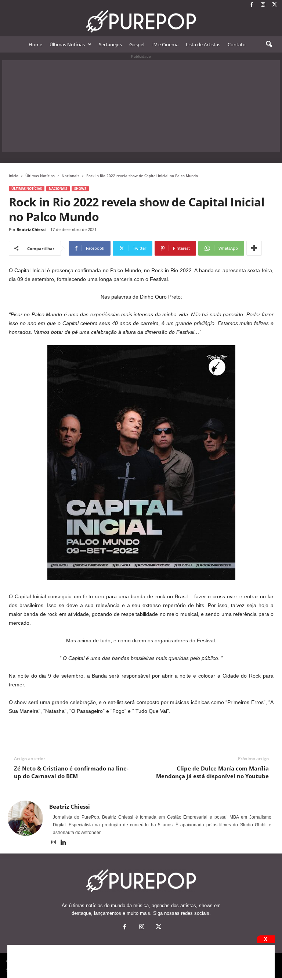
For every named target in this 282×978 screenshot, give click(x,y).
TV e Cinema (165, 44)
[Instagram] (262, 5)
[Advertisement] (141, 106)
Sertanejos (110, 44)
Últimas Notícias (67, 44)
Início (13, 175)
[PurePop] (141, 21)
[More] (254, 248)
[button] (269, 44)
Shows (80, 188)
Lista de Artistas (203, 44)
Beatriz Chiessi (31, 229)
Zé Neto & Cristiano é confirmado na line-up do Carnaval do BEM (71, 772)
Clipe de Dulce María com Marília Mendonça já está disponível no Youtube (212, 772)
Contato (237, 44)
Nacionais (70, 175)
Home (35, 44)
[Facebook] (251, 5)
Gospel (136, 44)
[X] (274, 5)
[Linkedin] (63, 842)
